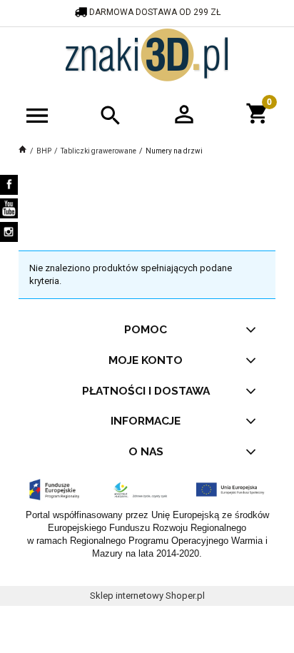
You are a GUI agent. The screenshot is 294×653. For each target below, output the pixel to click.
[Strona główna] (147, 53)
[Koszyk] (257, 112)
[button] (37, 114)
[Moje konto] (183, 113)
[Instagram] (9, 232)
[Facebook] (9, 185)
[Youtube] (9, 208)
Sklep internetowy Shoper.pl (147, 595)
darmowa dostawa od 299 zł (156, 12)
